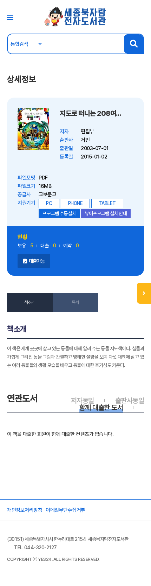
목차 (75, 302)
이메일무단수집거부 (65, 510)
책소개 (29, 302)
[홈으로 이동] (75, 16)
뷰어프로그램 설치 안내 (106, 213)
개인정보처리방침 (24, 510)
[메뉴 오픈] (144, 293)
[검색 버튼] (133, 44)
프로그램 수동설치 (59, 213)
